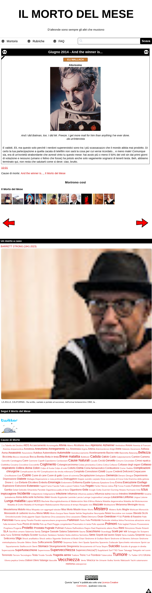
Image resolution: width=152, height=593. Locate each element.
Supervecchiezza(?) (86, 550)
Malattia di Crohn (16, 504)
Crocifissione (11, 475)
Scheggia (132, 531)
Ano (67, 449)
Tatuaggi (128, 550)
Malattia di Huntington (34, 504)
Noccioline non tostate (122, 513)
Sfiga (18, 538)
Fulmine (135, 485)
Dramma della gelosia (139, 479)
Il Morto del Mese (55, 173)
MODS (37, 501)
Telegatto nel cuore (142, 550)
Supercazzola (8, 550)
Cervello (110, 460)
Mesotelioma (10, 509)
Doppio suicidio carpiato (89, 479)
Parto (82, 520)
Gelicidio (23, 490)
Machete (45, 501)
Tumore (120, 554)
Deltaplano (100, 475)
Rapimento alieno (104, 528)
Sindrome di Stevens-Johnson (124, 538)
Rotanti (145, 528)
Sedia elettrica (72, 535)
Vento (83, 560)
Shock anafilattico (30, 538)
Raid (93, 528)
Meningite (133, 504)
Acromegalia (52, 445)
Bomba (41, 456)
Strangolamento (57, 546)
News (108, 513)
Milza (28, 509)
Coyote (109, 471)
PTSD (119, 516)
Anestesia (29, 448)
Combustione (112, 468)
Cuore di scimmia (71, 475)
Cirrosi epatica (142, 460)
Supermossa (44, 550)
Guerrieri (106, 490)
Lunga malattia (15, 501)
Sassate (54, 531)
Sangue (45, 531)
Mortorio (12, 41)
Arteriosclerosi (102, 449)
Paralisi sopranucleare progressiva (50, 520)
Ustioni (29, 560)
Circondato (129, 460)
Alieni (87, 445)
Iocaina (147, 494)
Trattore (75, 555)
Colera (99, 464)
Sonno (57, 542)
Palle (144, 516)
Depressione (9, 478)
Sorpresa (67, 542)
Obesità (137, 513)
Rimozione (130, 528)
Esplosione (9, 485)
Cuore (26, 475)
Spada (86, 542)
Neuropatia (99, 513)
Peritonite (96, 520)
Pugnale (49, 527)
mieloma (70, 563)
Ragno (87, 528)
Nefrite (79, 513)
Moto (46, 513)
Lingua (137, 497)
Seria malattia (128, 535)
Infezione (61, 493)
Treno (83, 555)
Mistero (101, 508)
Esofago (142, 482)
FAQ (61, 41)
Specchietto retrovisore (129, 542)
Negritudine (88, 513)
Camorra (145, 456)
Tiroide (41, 555)
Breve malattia (69, 456)
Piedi (49, 524)
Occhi (145, 513)
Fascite (55, 486)
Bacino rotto (112, 452)
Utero (36, 560)
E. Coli (15, 482)
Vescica (91, 560)
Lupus (29, 501)
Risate (138, 528)
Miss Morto (67, 509)
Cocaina (14, 464)
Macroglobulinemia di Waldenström (66, 501)
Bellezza (144, 452)
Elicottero (33, 482)
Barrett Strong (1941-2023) (19, 246)
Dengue (129, 475)
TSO (115, 550)
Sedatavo (52, 535)
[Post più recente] (8, 229)
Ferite (97, 486)
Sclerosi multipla (20, 534)
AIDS (26, 445)
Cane (25, 460)
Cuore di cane (39, 475)
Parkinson (73, 520)
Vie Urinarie (101, 560)
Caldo (113, 456)
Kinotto (54, 497)
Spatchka (94, 542)
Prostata (39, 527)
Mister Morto (87, 509)
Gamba (8, 489)
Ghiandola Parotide (36, 490)
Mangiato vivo (85, 504)
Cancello (6, 460)
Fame (49, 486)
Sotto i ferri (77, 542)
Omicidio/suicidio (13, 516)
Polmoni (111, 524)
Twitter (135, 555)
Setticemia (9, 538)
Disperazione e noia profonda (49, 479)
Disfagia (31, 479)
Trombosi (96, 555)
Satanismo (73, 531)
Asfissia (145, 448)
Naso (66, 513)
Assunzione (27, 453)
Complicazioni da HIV (30, 471)
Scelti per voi (119, 531)
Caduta (95, 456)
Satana (63, 531)
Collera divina (24, 467)
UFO (140, 555)
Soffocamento (45, 542)
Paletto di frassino (132, 516)
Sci (138, 531)
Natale (72, 513)
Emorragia (54, 482)
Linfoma (128, 497)
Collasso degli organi (129, 464)
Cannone (33, 460)
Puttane (68, 528)
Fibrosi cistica (107, 486)
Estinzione (20, 485)
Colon (36, 467)
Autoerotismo (50, 452)
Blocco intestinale (21, 457)
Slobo (34, 542)
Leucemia (117, 497)
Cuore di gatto (54, 475)
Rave (115, 528)
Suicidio (114, 546)
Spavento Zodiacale (108, 542)
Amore (128, 445)
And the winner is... (32, 173)
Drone (8, 482)
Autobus (37, 452)
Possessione (143, 524)
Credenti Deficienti (123, 471)
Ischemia (39, 497)
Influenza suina (103, 493)
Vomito (117, 560)
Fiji (115, 485)
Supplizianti (103, 550)
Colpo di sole (61, 468)
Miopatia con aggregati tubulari (46, 509)
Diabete (21, 478)
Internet (114, 494)
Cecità (101, 460)
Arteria (91, 448)
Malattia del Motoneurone (136, 501)
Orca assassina (58, 516)
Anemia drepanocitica (13, 449)
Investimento (136, 493)
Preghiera (8, 528)
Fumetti (145, 485)
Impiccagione (8, 493)
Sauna (82, 531)
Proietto (27, 528)
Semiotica (83, 535)
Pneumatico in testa (81, 524)
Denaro (121, 475)
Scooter (34, 534)
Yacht (133, 560)
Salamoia (29, 531)
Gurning (114, 490)
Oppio (38, 516)
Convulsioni (91, 471)
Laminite (72, 497)
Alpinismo (96, 445)
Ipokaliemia (10, 497)
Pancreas (8, 520)
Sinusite (20, 542)
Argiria (84, 449)
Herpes (122, 490)
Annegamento (56, 448)
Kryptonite (62, 497)
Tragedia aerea (62, 554)
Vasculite (53, 560)
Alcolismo (79, 445)
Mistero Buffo (115, 509)
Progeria (17, 528)
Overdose (110, 516)
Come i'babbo (126, 468)
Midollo (22, 509)
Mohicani (134, 509)
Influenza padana (86, 494)
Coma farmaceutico (94, 468)
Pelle (88, 520)
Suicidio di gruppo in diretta (133, 546)
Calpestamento (124, 457)
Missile (77, 509)
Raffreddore (78, 528)
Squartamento (12, 546)
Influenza (72, 493)
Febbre (76, 486)
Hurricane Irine (133, 490)
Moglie (125, 509)
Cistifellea (5, 464)
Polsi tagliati (123, 524)
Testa (35, 555)
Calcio (105, 456)
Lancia (79, 497)
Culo (19, 475)
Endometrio (66, 482)
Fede (82, 486)
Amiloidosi (120, 445)
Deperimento (141, 475)
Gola (85, 489)
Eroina (118, 482)
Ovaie (100, 516)
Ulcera (146, 555)
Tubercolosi (106, 555)
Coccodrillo (34, 464)
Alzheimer (109, 445)
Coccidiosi (23, 464)
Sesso (148, 535)
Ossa (84, 516)
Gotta (98, 490)
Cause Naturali (79, 460)
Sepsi (118, 534)
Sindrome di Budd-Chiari (72, 538)
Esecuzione (130, 482)
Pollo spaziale (98, 524)
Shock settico (45, 538)
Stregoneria (73, 546)
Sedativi (61, 535)
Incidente (23, 493)
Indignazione (49, 494)
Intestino (123, 493)
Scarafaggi (106, 531)
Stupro (105, 546)
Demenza (112, 475)
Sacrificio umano (17, 531)
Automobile (64, 452)
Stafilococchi (25, 546)
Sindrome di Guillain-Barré (97, 538)
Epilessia (95, 482)
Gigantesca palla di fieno (57, 490)
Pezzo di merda (31, 524)
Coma (79, 467)
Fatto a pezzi (66, 486)
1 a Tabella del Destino (12, 445)
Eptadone (104, 482)
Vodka (110, 560)
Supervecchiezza (62, 550)
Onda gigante (28, 516)
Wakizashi (125, 560)
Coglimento (48, 464)
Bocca (33, 456)
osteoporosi (80, 564)
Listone (144, 497)
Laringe (86, 497)
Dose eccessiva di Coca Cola (114, 479)
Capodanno (50, 460)
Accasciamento (38, 445)
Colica (106, 464)
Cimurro (120, 460)
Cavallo (94, 460)
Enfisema (78, 482)
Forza (120, 486)
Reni (121, 527)
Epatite (87, 482)
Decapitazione (87, 475)
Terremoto (7, 555)
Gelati (15, 490)
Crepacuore (139, 471)
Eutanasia (33, 485)
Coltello (72, 468)
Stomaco (43, 546)
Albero (70, 445)
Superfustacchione (26, 550)
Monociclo (143, 509)
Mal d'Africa (89, 501)
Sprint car (145, 542)
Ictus (144, 489)
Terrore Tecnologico (22, 555)
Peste (19, 524)
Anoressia (75, 448)
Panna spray (20, 520)
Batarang (133, 453)
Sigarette (56, 538)
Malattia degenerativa (113, 501)
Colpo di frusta (47, 468)
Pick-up (43, 524)
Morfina (32, 513)
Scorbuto (43, 535)
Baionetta (123, 453)
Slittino (28, 542)
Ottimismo (92, 516)
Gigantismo (76, 489)
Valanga (43, 560)
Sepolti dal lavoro (105, 534)
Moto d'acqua (56, 513)
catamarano (142, 560)
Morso (39, 513)
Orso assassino (73, 516)
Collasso (113, 464)
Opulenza (45, 516)
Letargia (106, 497)
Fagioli (42, 486)
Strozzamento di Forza (90, 546)
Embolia (43, 482)
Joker (47, 497)
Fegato (90, 485)
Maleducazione (52, 504)
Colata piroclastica (87, 464)
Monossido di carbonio (16, 513)
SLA (5, 531)
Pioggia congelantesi (62, 524)
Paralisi (30, 520)
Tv (130, 555)
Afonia (62, 445)
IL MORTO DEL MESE (76, 14)
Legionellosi (96, 497)
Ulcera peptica (11, 560)
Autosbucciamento (80, 453)
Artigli (112, 449)
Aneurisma (41, 448)
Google (92, 490)
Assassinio (14, 452)
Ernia (112, 482)
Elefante (23, 482)
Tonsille (48, 555)
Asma (5, 452)
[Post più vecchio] (142, 229)
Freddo (127, 486)
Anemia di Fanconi (142, 445)
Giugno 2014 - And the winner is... (75, 52)
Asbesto (126, 449)
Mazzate (98, 504)
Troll (88, 555)
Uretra (21, 560)
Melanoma (121, 504)
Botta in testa (52, 456)
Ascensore (135, 449)
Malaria (98, 501)
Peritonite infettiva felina (112, 520)
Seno (92, 534)
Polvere (133, 524)
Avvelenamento (97, 452)
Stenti (34, 546)
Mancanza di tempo (69, 504)
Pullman (59, 528)
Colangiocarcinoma (67, 464)
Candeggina (16, 460)
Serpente (140, 534)
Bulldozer (85, 457)
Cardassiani (62, 460)
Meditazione (109, 504)
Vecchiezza (69, 559)
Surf (111, 550)
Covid (101, 471)
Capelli (41, 460)
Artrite (118, 448)
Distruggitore (70, 478)
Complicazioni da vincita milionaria (57, 471)
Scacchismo (93, 531)
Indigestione (37, 494)
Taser (120, 550)
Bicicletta (7, 456)
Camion (136, 456)
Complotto (79, 471)
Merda (141, 504)
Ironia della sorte (25, 497)
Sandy (38, 531)
